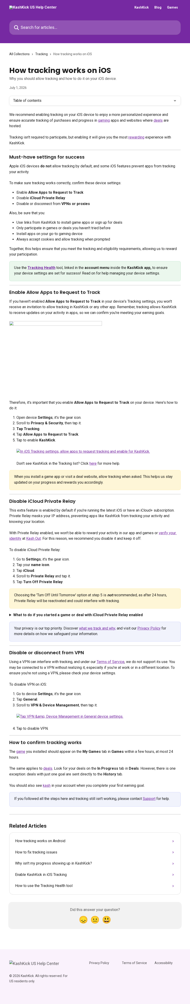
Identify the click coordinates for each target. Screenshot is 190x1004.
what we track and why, (97, 628)
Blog (158, 7)
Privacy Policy (149, 628)
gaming (104, 120)
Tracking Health (41, 267)
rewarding (136, 137)
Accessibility (164, 963)
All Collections (19, 54)
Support (149, 798)
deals (158, 120)
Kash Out (33, 538)
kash (47, 785)
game (20, 751)
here (93, 463)
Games (172, 7)
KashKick (141, 7)
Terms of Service (110, 662)
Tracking (41, 54)
